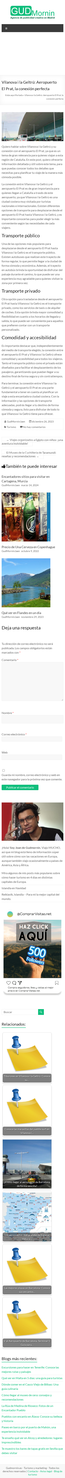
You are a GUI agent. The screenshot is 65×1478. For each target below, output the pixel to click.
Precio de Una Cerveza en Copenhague (28, 547)
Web (5, 752)
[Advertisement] (32, 55)
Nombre (8, 713)
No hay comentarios (34, 426)
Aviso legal (46, 1471)
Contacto (33, 1471)
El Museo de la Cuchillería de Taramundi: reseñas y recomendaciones (29, 454)
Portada (19, 95)
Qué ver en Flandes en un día (21, 613)
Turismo (11, 426)
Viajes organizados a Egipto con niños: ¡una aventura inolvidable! (32, 441)
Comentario (10, 660)
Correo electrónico (14, 734)
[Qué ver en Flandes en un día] (26, 560)
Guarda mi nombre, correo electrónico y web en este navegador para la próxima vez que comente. (32, 777)
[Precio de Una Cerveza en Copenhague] (26, 494)
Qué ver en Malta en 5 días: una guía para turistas (32, 1378)
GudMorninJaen (16, 421)
